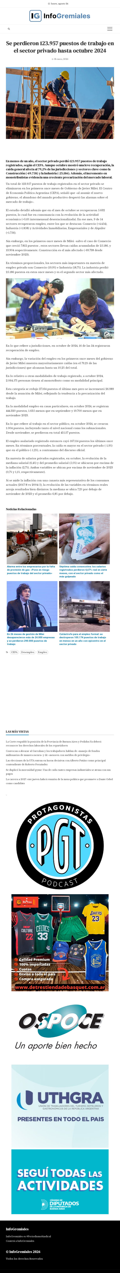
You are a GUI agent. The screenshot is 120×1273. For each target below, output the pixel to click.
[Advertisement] (60, 150)
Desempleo (27, 652)
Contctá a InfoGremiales (20, 1241)
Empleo (42, 652)
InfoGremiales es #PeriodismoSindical (28, 1236)
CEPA (14, 652)
